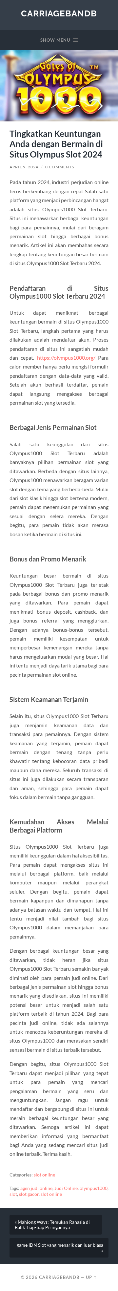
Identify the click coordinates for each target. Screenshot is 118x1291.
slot (13, 1194)
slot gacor (29, 1194)
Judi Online (66, 1188)
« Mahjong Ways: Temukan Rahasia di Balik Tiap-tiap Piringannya (52, 1224)
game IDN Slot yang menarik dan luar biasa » (60, 1247)
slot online (44, 1174)
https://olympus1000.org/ (66, 357)
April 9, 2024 (24, 166)
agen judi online (36, 1188)
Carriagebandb (59, 13)
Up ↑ (91, 1277)
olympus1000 (94, 1188)
